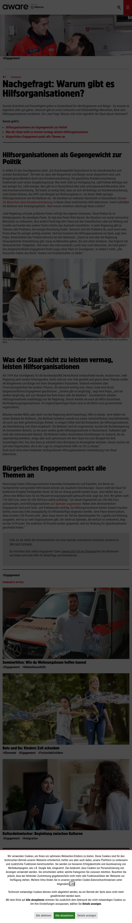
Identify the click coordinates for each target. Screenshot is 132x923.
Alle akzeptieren (65, 915)
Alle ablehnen (44, 915)
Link (72, 884)
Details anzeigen (88, 915)
